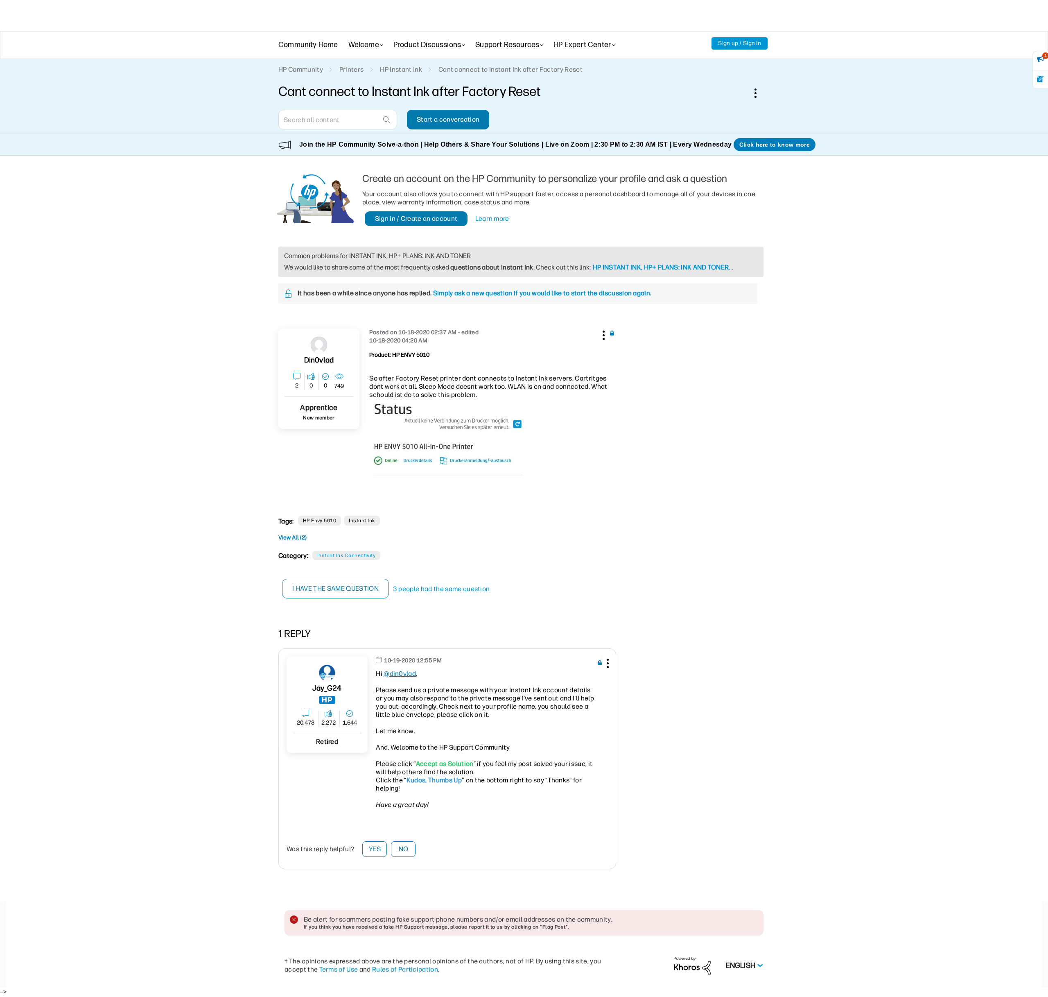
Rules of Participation (405, 969)
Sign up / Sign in (739, 43)
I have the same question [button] (335, 588)
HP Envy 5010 (320, 520)
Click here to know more (774, 144)
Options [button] (760, 93)
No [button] (404, 849)
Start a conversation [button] (448, 119)
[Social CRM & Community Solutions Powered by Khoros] (692, 965)
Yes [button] (375, 849)
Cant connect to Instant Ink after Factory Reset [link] (510, 69)
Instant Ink (362, 520)
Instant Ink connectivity (346, 555)
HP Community (300, 69)
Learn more (492, 218)
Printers (351, 69)
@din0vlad (400, 674)
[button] (602, 333)
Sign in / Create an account (416, 218)
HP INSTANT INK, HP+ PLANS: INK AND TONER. (661, 267)
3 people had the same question (441, 589)
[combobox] (337, 119)
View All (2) (292, 537)
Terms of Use (338, 969)
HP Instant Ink (401, 69)
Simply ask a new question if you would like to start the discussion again (541, 293)
